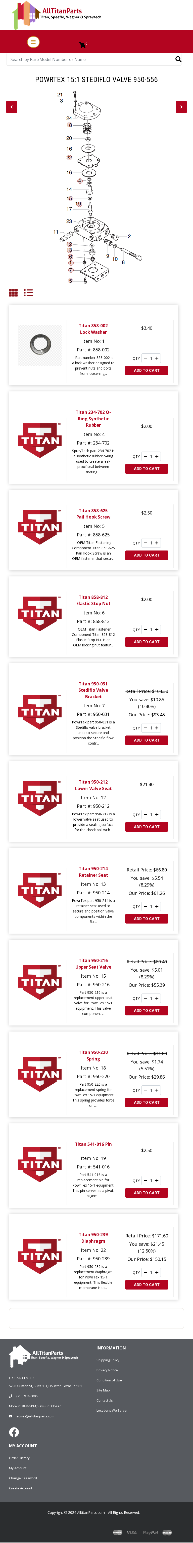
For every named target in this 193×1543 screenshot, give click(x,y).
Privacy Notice (107, 1370)
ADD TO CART (147, 370)
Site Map (103, 1390)
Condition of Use (109, 1380)
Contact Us (104, 1400)
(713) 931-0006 (26, 1396)
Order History (19, 1458)
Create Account (20, 1488)
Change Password (23, 1478)
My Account (17, 1468)
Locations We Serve (111, 1410)
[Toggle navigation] (33, 42)
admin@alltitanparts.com (35, 1416)
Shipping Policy (107, 1360)
